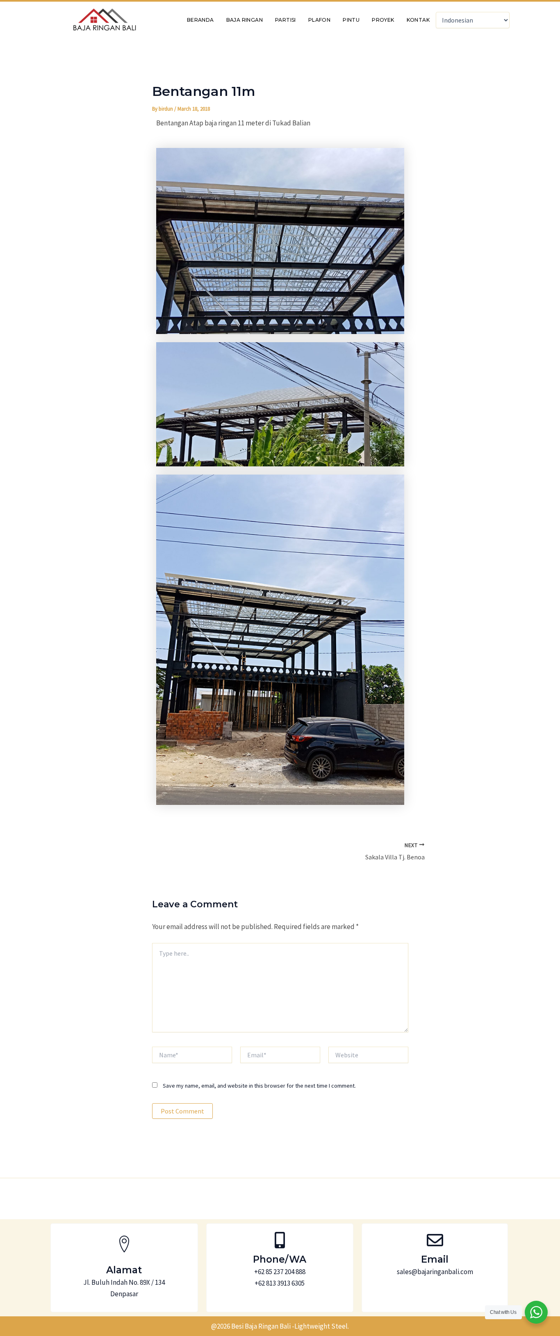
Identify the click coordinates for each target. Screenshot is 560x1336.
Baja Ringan (244, 20)
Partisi (285, 20)
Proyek (383, 20)
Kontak (418, 20)
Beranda (200, 20)
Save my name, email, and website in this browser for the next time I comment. (259, 1085)
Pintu (351, 20)
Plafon (319, 20)
